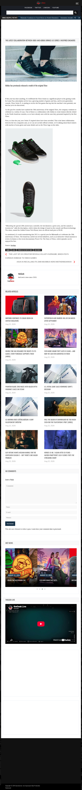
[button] (37, 589)
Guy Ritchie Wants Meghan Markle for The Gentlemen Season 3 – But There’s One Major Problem (21, 455)
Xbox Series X (37, 250)
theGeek (21, 273)
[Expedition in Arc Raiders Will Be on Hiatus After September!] (60, 305)
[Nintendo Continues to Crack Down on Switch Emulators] (21, 305)
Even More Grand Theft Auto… (49, 580)
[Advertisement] (42, 26)
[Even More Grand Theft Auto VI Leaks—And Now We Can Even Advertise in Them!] (60, 338)
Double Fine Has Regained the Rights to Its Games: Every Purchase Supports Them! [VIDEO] (20, 354)
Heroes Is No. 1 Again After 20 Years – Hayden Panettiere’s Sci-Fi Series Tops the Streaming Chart (59, 455)
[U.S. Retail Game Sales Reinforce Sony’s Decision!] (60, 373)
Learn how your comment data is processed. (46, 529)
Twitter (38, 7)
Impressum (28, 785)
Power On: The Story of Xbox (25, 250)
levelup (13, 245)
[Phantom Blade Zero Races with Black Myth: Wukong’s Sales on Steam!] (21, 373)
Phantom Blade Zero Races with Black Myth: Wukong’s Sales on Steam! (21, 388)
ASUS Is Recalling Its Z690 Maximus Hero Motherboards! (44, 262)
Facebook (28, 7)
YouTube (55, 7)
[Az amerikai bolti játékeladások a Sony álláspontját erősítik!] (21, 406)
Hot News (9, 543)
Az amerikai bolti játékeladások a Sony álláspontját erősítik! (19, 421)
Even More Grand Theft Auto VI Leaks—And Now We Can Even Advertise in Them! (59, 352)
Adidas (13, 250)
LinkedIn (46, 7)
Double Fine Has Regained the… (16, 580)
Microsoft (55, 234)
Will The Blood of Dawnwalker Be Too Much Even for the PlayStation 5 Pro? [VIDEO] (60, 421)
